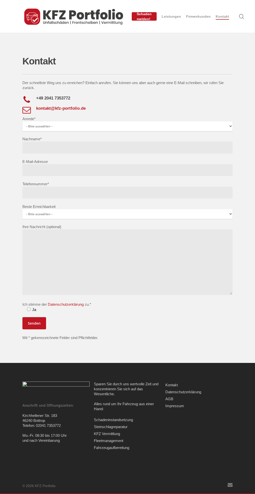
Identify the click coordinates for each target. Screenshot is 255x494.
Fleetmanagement (108, 441)
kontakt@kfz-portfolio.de (61, 108)
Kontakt (222, 16)
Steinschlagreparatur (111, 427)
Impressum (174, 406)
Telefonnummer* (35, 184)
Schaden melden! (144, 16)
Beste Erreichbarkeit (39, 206)
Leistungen (171, 16)
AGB (169, 399)
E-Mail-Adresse (35, 161)
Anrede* (29, 119)
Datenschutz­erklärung (66, 304)
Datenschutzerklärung (183, 392)
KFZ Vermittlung (107, 434)
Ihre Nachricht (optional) (41, 227)
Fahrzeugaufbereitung (111, 447)
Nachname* (32, 139)
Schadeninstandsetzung (113, 420)
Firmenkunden (198, 16)
